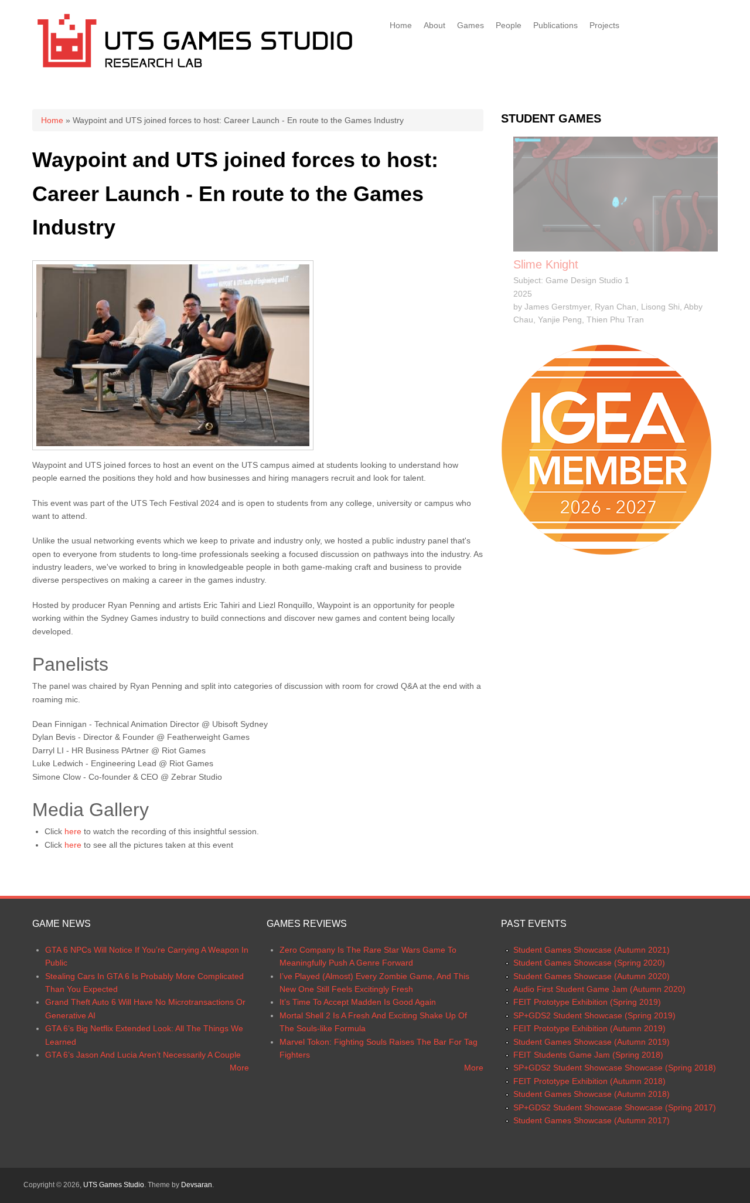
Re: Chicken (545, 264)
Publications (555, 25)
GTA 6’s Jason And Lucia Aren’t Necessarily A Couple (143, 1054)
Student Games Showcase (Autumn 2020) (591, 976)
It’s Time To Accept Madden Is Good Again (357, 1002)
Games (470, 25)
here (72, 831)
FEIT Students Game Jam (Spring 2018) (588, 1054)
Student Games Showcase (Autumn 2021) (591, 949)
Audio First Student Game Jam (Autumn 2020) (599, 989)
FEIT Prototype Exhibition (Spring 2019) (587, 1002)
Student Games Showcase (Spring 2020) (589, 962)
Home (401, 25)
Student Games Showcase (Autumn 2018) (591, 1094)
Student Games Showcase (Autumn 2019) (591, 1041)
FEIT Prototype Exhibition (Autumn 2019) (589, 1028)
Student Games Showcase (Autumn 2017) (591, 1120)
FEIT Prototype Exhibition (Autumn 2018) (589, 1081)
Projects (604, 25)
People (508, 25)
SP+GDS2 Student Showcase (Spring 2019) (594, 1015)
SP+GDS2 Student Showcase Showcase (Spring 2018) (614, 1067)
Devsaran (196, 1185)
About (434, 25)
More (239, 1067)
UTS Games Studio (113, 1185)
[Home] (194, 69)
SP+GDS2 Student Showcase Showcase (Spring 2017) (614, 1107)
